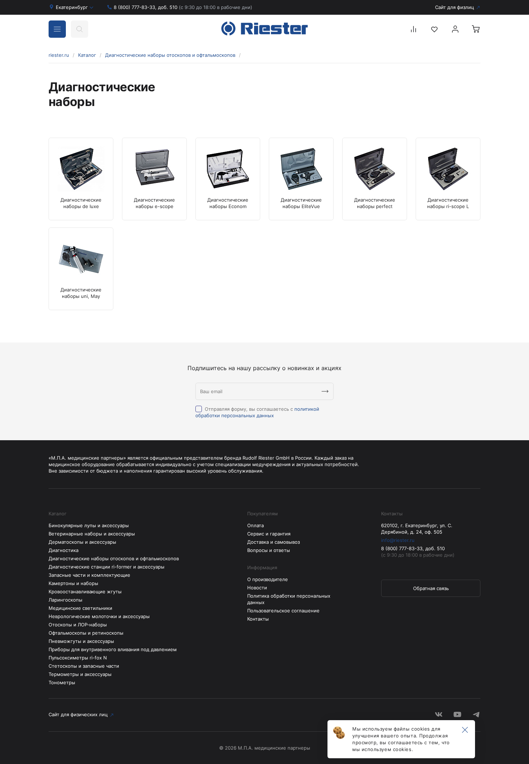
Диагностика (63, 550)
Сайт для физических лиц (78, 714)
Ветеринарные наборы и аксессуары (92, 534)
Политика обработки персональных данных (288, 599)
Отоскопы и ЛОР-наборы (78, 624)
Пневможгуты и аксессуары (81, 641)
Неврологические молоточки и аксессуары (99, 616)
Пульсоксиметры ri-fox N (78, 658)
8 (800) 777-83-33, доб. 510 (183, 7)
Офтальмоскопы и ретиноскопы (86, 633)
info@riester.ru (398, 540)
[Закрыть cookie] (465, 730)
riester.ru (59, 55)
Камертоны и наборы (73, 583)
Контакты (258, 619)
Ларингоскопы (65, 600)
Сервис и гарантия (268, 534)
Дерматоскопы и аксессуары (82, 542)
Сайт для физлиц (454, 7)
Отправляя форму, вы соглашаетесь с (257, 412)
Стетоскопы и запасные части (84, 666)
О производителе (267, 579)
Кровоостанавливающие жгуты (85, 591)
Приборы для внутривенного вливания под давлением (113, 649)
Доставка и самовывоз (273, 542)
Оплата (255, 525)
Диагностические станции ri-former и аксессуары (106, 567)
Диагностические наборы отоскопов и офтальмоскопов (170, 55)
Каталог (87, 55)
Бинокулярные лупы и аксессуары (89, 525)
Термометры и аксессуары (80, 674)
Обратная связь (431, 588)
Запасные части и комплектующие (89, 575)
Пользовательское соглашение (283, 610)
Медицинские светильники (80, 608)
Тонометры (62, 682)
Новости (257, 587)
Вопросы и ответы (268, 550)
